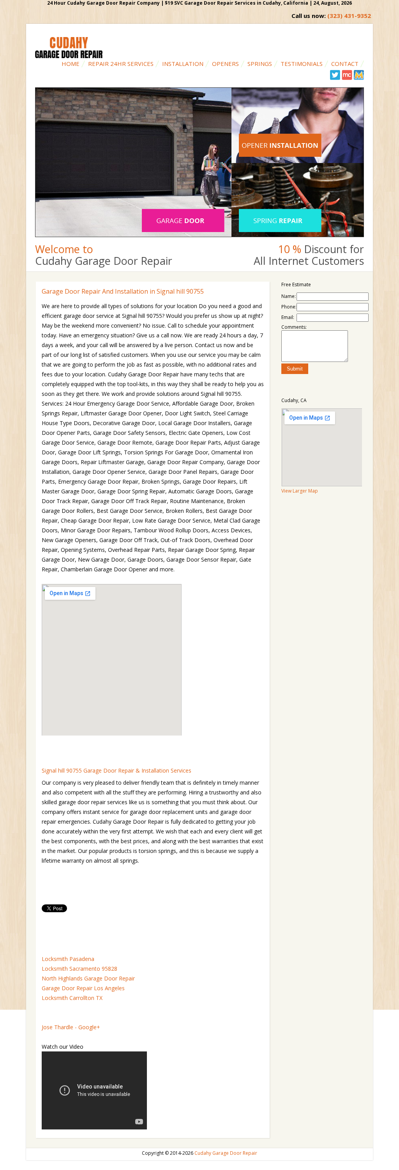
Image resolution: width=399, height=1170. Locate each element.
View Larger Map (299, 491)
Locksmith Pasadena (68, 959)
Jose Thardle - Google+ (71, 1027)
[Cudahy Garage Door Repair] (68, 56)
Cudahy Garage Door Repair (225, 1153)
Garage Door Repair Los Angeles (83, 988)
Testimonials (302, 63)
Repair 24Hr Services (121, 63)
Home (70, 63)
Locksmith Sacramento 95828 (79, 968)
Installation (182, 63)
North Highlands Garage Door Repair (88, 978)
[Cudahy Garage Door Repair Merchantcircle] (347, 78)
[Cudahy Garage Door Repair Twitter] (335, 78)
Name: (288, 296)
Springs (259, 63)
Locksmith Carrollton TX (72, 998)
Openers (225, 63)
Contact (344, 63)
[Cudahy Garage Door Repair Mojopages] (358, 78)
